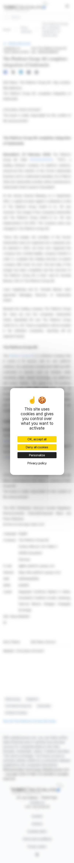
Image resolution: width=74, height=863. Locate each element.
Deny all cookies (37, 447)
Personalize (37, 455)
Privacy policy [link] (37, 463)
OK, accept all (37, 439)
